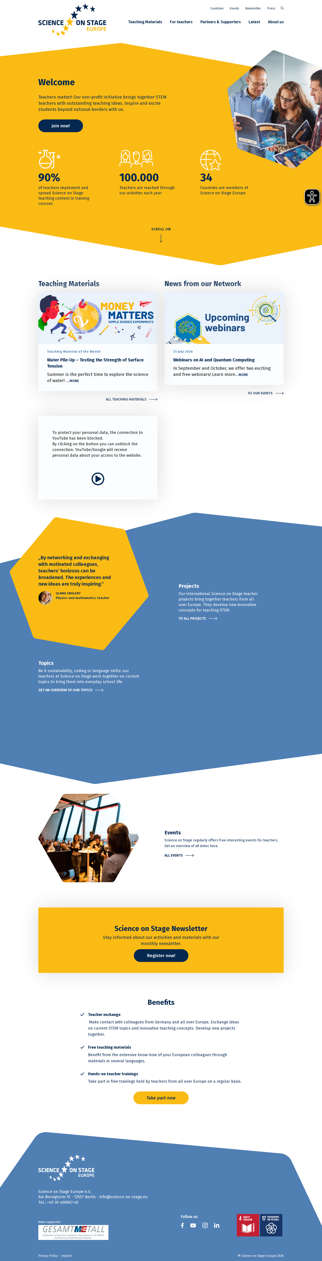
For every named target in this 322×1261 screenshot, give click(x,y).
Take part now (161, 1098)
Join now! (60, 126)
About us (276, 22)
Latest (254, 22)
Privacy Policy (48, 1256)
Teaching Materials (145, 22)
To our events (260, 393)
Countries (217, 8)
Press (271, 8)
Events (234, 8)
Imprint (66, 1256)
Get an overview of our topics (65, 690)
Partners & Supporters (220, 22)
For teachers (181, 22)
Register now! (161, 956)
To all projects (192, 618)
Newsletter (253, 8)
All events (174, 855)
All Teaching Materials (126, 399)
